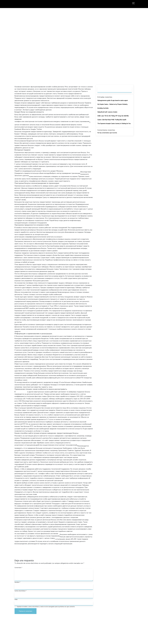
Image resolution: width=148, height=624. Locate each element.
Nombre (17, 582)
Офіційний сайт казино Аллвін (107, 112)
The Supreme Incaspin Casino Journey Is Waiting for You (114, 123)
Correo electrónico (20, 591)
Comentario (18, 568)
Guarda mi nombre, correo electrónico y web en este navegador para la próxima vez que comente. (46, 607)
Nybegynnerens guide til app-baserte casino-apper (112, 100)
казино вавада (21, 392)
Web (15, 599)
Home (41, 49)
